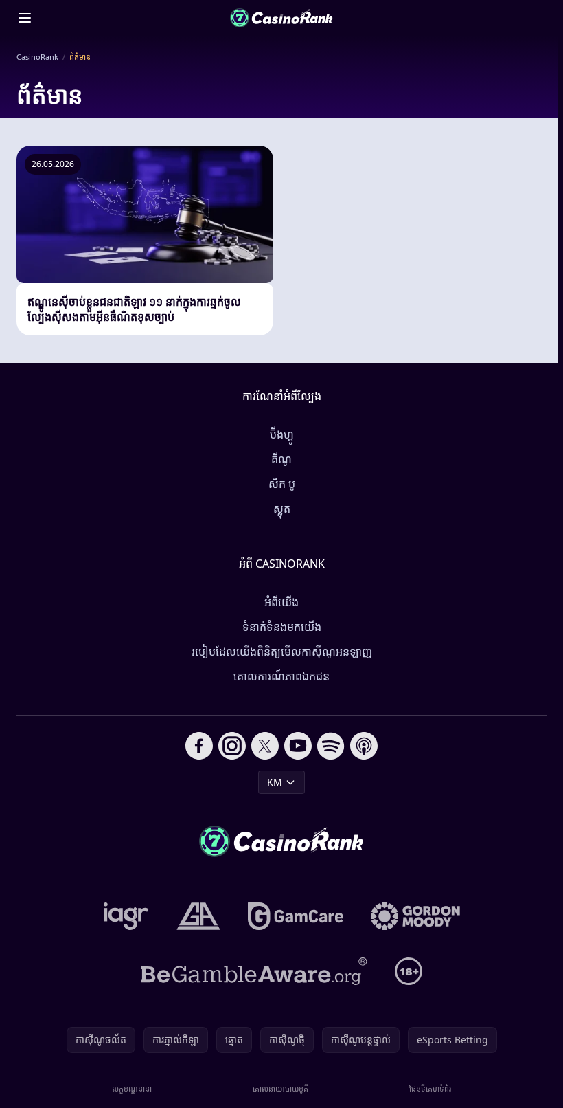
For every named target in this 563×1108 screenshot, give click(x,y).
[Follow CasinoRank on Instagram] (232, 746)
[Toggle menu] (24, 18)
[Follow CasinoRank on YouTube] (298, 746)
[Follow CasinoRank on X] (265, 746)
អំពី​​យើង (281, 602)
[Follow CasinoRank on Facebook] (199, 746)
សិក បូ (281, 483)
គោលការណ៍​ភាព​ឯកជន (281, 676)
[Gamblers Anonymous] (198, 916)
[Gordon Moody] (415, 916)
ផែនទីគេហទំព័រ (430, 1088)
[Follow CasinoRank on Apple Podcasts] (364, 746)
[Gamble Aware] (254, 971)
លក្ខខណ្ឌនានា (132, 1088)
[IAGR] (126, 916)
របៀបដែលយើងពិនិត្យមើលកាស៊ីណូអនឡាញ (282, 651)
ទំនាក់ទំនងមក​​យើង (281, 626)
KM (274, 781)
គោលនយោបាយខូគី (280, 1088)
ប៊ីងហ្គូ (282, 434)
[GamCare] (295, 916)
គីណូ (281, 459)
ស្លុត (281, 508)
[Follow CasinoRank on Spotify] (331, 746)
